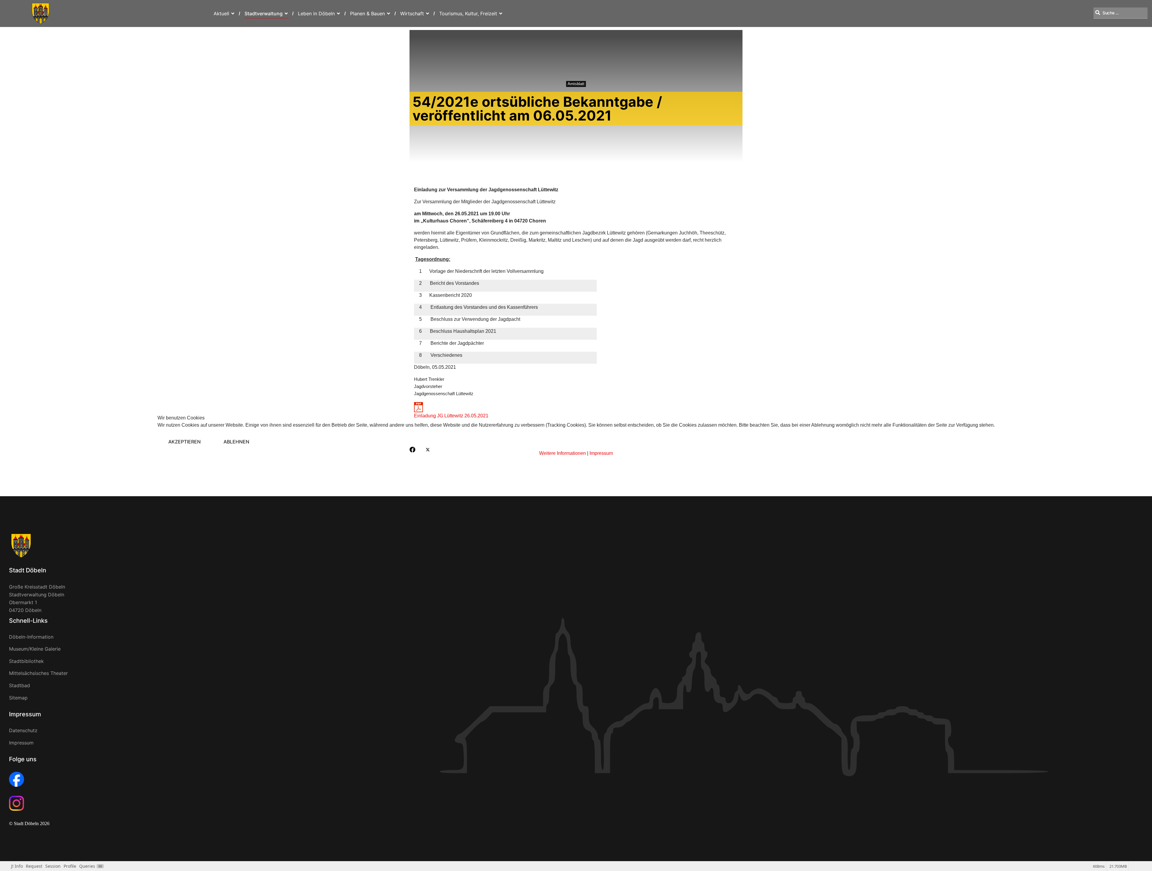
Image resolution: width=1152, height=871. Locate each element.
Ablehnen (236, 442)
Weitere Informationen (562, 453)
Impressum (601, 453)
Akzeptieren (184, 442)
